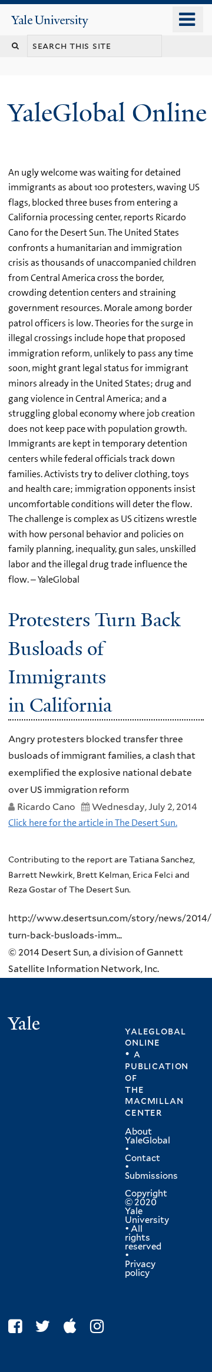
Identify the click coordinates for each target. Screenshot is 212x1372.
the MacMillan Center (154, 1101)
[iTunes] (73, 1326)
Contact (142, 1158)
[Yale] (25, 1025)
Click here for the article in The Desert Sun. (92, 822)
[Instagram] (100, 1326)
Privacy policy (140, 1268)
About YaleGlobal (147, 1136)
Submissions (151, 1176)
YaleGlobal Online (107, 113)
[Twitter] (45, 1326)
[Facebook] (18, 1326)
